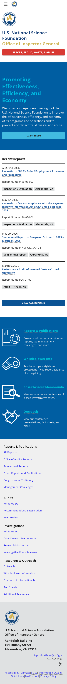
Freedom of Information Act (20, 580)
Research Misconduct (16, 545)
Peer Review (11, 517)
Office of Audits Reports (18, 459)
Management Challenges (18, 487)
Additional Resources (16, 594)
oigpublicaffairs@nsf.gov (47, 655)
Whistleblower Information (20, 573)
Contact (25, 672)
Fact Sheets (10, 587)
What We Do (11, 503)
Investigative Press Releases (20, 552)
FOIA (34, 672)
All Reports (10, 452)
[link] (33, 52)
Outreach (9, 566)
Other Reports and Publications (22, 473)
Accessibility (12, 672)
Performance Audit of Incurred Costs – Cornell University (31, 271)
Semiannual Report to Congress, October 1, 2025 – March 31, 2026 (33, 238)
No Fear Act (32, 676)
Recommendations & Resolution (23, 510)
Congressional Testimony (19, 480)
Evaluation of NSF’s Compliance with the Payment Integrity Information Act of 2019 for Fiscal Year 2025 (33, 207)
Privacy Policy (48, 676)
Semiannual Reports (16, 466)
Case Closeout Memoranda (20, 538)
